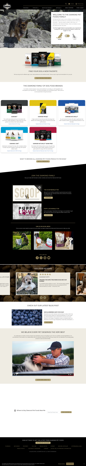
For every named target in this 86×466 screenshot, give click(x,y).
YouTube (34, 446)
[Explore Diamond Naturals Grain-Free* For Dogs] (43, 135)
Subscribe (48, 215)
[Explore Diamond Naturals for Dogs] (71, 108)
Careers (46, 448)
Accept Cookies (70, 463)
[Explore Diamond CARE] (14, 135)
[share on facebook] (37, 258)
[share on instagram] (41, 258)
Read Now (48, 322)
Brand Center (43, 446)
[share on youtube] (48, 258)
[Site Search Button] (66, 4)
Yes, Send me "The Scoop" (43, 442)
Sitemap (53, 446)
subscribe (48, 197)
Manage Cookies (61, 463)
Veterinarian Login (76, 446)
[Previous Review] (41, 297)
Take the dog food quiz (43, 78)
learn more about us (43, 379)
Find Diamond (66, 412)
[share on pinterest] (44, 258)
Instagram (16, 446)
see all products (43, 161)
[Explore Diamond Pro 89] (43, 108)
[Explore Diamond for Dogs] (14, 108)
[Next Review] (45, 297)
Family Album (80, 7)
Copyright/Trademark (34, 448)
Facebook (7, 446)
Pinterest (25, 446)
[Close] (84, 464)
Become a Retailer (63, 446)
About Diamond (69, 7)
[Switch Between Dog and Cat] (67, 36)
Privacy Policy (21, 448)
